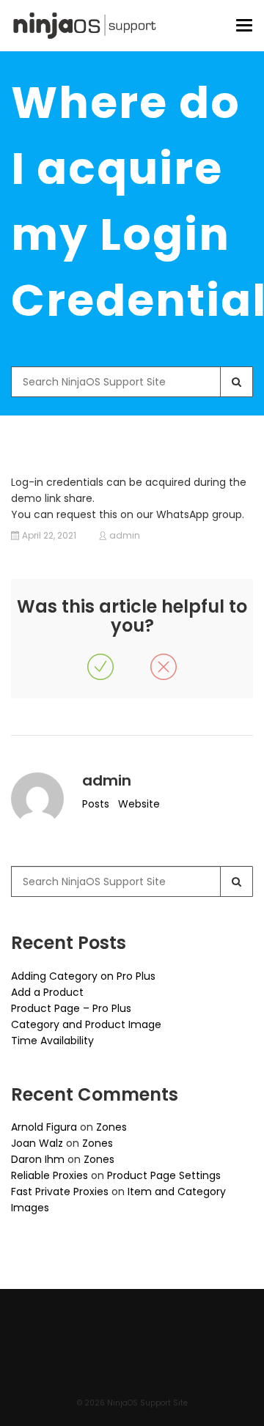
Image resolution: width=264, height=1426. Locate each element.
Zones (111, 1127)
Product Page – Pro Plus (71, 1008)
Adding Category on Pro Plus (83, 976)
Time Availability (52, 1040)
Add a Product (47, 992)
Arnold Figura (44, 1127)
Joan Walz (37, 1143)
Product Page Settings (164, 1175)
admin (124, 536)
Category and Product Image (86, 1024)
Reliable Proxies (49, 1175)
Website (139, 804)
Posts (95, 804)
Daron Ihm (38, 1159)
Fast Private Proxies (60, 1191)
